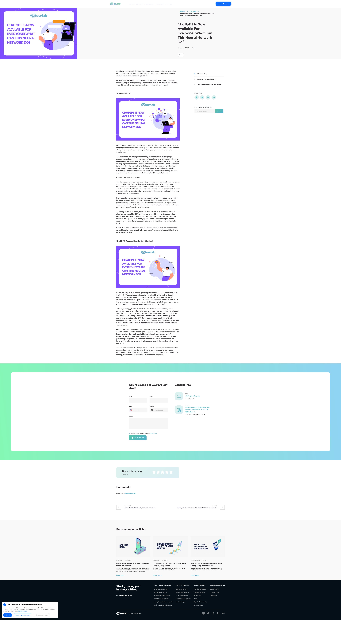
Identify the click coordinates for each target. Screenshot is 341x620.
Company (132, 4)
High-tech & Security (200, 602)
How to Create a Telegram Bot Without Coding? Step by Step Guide (206, 564)
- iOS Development (182, 595)
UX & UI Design (180, 602)
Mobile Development (182, 592)
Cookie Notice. (22, 611)
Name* (130, 396)
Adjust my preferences (41, 615)
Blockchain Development (162, 595)
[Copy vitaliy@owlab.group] (134, 595)
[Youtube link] (223, 613)
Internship (213, 595)
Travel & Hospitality (200, 589)
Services (140, 4)
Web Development (181, 589)
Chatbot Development (161, 599)
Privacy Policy (214, 592)
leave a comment (130, 493)
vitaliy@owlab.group (192, 396)
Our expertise (149, 4)
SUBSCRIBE (219, 111)
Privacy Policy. (153, 433)
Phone (130, 406)
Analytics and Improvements (163, 602)
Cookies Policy (214, 589)
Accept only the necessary (22, 615)
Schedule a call (223, 4)
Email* (151, 396)
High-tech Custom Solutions (163, 605)
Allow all (7, 615)
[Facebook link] (213, 613)
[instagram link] (203, 613)
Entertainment (198, 605)
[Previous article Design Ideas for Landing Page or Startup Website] (118, 507)
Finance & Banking (199, 592)
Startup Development (161, 589)
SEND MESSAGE (139, 438)
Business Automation (160, 592)
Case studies (159, 4)
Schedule (152, 406)
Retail (195, 599)
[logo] (115, 4)
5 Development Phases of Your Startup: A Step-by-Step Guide (169, 564)
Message (131, 416)
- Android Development (183, 599)
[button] (132, 410)
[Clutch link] (208, 613)
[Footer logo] (121, 613)
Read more (120, 575)
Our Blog (169, 4)
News (181, 55)
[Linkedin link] (218, 613)
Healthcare (197, 595)
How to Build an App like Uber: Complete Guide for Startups (132, 564)
